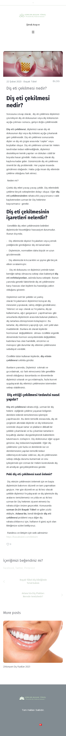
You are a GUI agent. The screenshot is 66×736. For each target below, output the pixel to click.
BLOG (56, 81)
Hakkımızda (50, 719)
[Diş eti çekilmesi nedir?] (33, 63)
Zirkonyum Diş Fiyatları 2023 (16, 666)
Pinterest (29, 568)
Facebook (8, 568)
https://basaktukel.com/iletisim (22, 536)
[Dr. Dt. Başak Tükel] (33, 15)
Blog (31, 724)
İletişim (19, 724)
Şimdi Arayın (33, 24)
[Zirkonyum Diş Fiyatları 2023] (33, 642)
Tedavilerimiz (32, 719)
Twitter (19, 568)
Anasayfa (14, 719)
